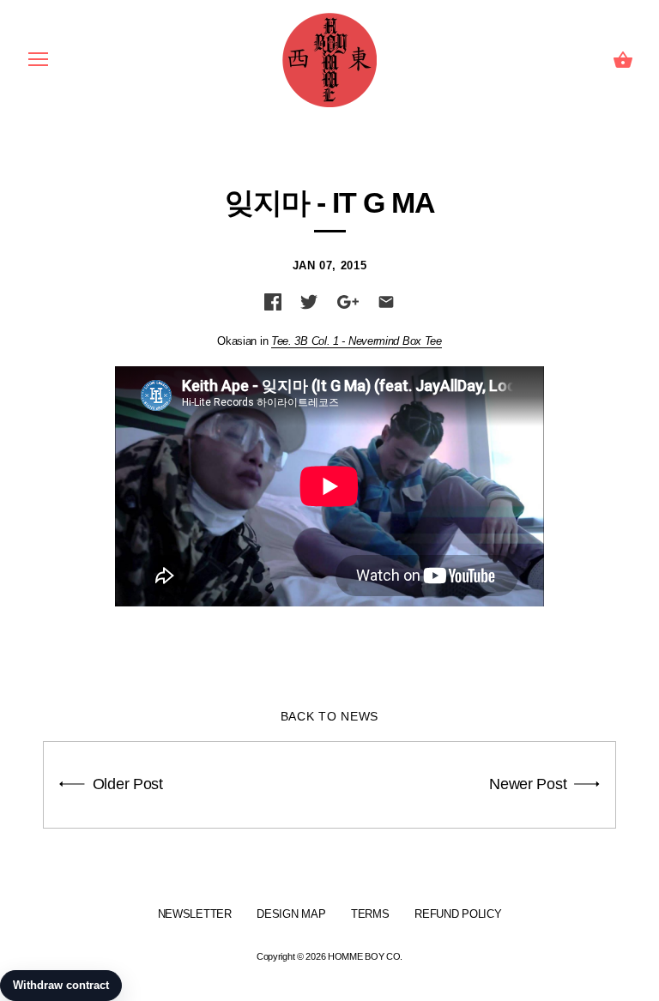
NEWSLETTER (195, 914)
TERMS (370, 914)
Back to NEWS (329, 716)
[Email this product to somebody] (386, 302)
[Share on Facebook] (272, 302)
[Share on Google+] (348, 302)
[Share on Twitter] (308, 302)
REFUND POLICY (457, 914)
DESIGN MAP (291, 914)
